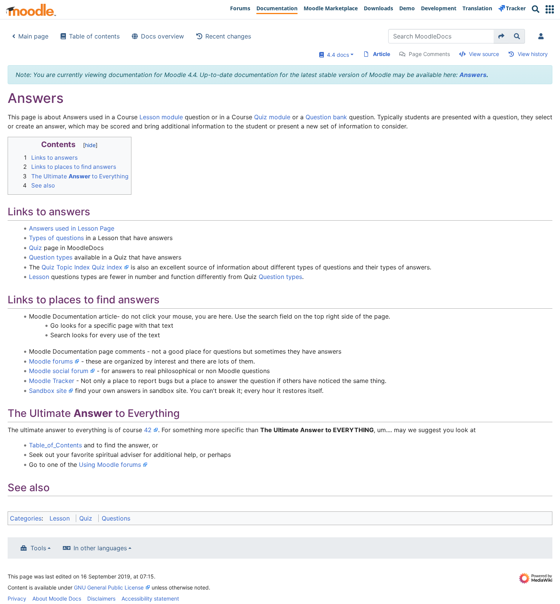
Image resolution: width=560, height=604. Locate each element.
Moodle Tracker (51, 381)
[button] (549, 9)
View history (533, 54)
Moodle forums (51, 361)
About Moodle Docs (56, 598)
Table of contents (94, 36)
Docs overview (162, 36)
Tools (38, 548)
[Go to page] (501, 36)
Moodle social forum (58, 371)
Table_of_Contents (55, 445)
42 (148, 430)
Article (381, 54)
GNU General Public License (109, 587)
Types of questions (56, 238)
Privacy (17, 598)
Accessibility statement (150, 598)
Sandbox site (48, 390)
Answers (472, 75)
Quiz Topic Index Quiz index (82, 267)
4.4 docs (336, 54)
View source (484, 54)
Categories (26, 518)
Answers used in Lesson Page (71, 228)
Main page (33, 36)
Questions (116, 518)
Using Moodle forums (110, 464)
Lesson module (161, 117)
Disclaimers (101, 598)
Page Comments (429, 54)
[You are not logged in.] (542, 36)
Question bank (326, 117)
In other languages (100, 548)
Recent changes (228, 36)
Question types (50, 257)
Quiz (35, 248)
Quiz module (272, 117)
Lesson (39, 276)
